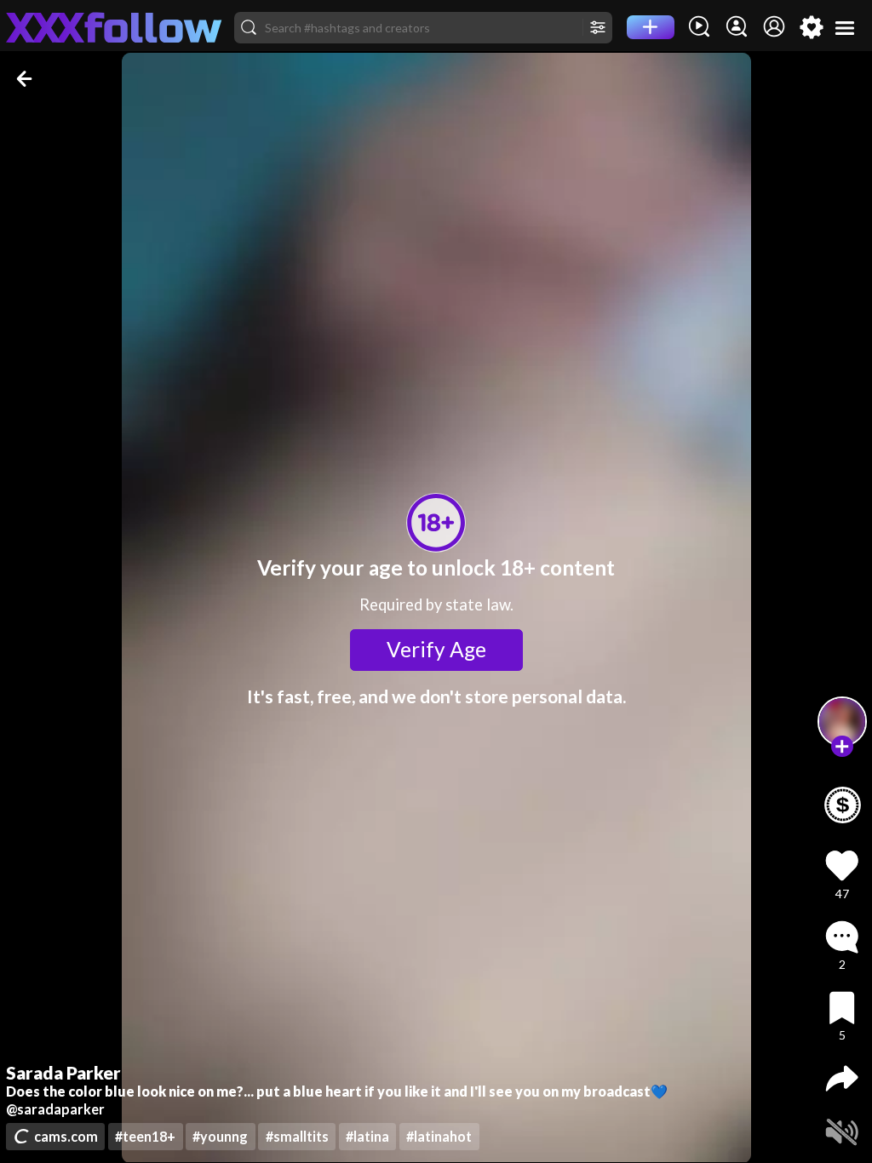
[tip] (842, 805)
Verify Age (436, 649)
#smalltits (297, 1136)
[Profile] (774, 27)
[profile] (843, 721)
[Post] (650, 27)
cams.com (66, 1136)
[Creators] (736, 27)
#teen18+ (145, 1136)
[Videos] (699, 27)
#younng (220, 1136)
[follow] (841, 746)
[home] (114, 27)
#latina (367, 1136)
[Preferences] (811, 27)
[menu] (845, 27)
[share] (841, 1078)
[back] (25, 78)
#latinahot (439, 1136)
